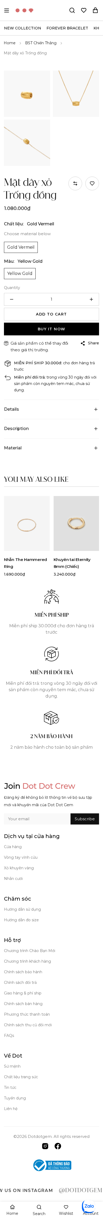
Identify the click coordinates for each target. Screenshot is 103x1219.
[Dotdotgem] (25, 10)
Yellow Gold (19, 273)
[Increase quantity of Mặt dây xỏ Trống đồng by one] (91, 299)
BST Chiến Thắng (41, 43)
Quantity (12, 287)
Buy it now (51, 329)
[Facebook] (58, 1145)
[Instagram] (45, 1145)
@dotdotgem (72, 1190)
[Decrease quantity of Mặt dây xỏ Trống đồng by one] (11, 299)
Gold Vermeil (21, 247)
